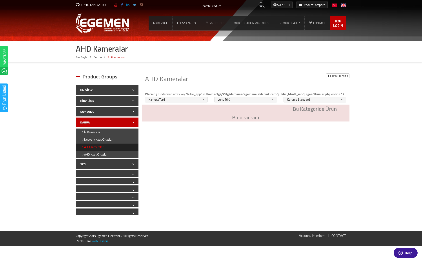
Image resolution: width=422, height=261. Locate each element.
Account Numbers (312, 235)
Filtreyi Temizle (338, 76)
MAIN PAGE (160, 23)
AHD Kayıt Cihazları (96, 154)
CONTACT (338, 235)
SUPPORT (283, 4)
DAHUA (97, 57)
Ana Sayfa (81, 57)
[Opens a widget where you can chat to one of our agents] (405, 253)
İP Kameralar (92, 132)
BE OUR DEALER (289, 23)
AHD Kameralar (94, 147)
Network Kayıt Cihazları (98, 139)
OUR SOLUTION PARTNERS (251, 23)
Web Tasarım (100, 241)
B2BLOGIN (338, 23)
